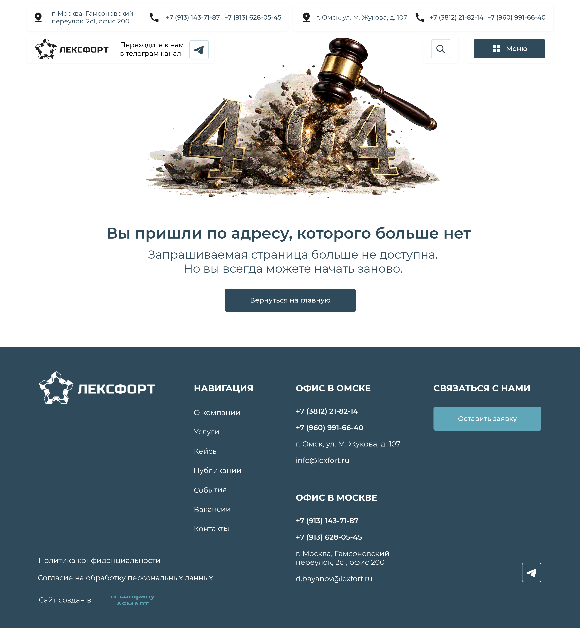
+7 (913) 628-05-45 (252, 17)
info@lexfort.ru (322, 460)
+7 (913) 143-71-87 (193, 17)
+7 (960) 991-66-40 (516, 17)
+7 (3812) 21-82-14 (456, 17)
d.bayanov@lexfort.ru (334, 578)
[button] (509, 48)
